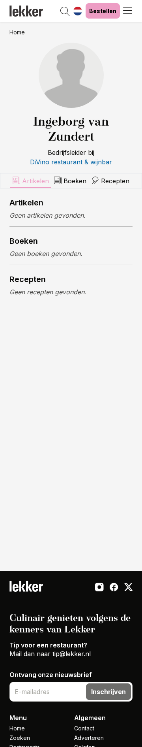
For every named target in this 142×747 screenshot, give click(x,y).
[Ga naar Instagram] (99, 588)
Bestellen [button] (102, 11)
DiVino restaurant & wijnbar (71, 162)
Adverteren (89, 737)
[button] (65, 12)
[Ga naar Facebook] (114, 588)
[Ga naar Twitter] (128, 588)
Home (17, 32)
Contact (84, 728)
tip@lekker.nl (71, 654)
